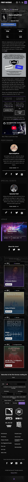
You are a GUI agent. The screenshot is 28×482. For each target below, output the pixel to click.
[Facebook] (11, 174)
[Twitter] (16, 174)
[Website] (6, 173)
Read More (12, 206)
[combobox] (7, 384)
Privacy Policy (14, 472)
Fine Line (15, 403)
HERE (5, 51)
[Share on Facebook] (9, 249)
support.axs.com (20, 104)
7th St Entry (3, 436)
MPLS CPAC (3, 452)
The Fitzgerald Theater (20, 400)
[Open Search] (19, 2)
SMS (3, 384)
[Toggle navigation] (25, 2)
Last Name (20, 391)
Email (13, 377)
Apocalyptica (14, 153)
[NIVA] (19, 418)
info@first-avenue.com (19, 119)
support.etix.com (8, 104)
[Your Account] (17, 2)
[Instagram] (22, 174)
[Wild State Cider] (19, 424)
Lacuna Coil (14, 194)
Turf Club (7, 403)
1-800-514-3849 (9, 106)
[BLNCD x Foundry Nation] (9, 424)
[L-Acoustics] (9, 411)
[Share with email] (18, 249)
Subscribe (21, 403)
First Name (6, 391)
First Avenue (4, 433)
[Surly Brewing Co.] (19, 412)
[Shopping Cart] (22, 2)
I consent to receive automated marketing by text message (14, 388)
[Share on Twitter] (14, 249)
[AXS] (9, 418)
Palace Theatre (7, 400)
